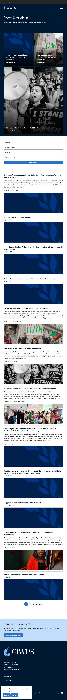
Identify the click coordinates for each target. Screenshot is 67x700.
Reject (14, 695)
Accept (6, 695)
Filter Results (33, 163)
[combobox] (33, 147)
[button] (61, 7)
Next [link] (40, 604)
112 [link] (36, 604)
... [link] (33, 604)
